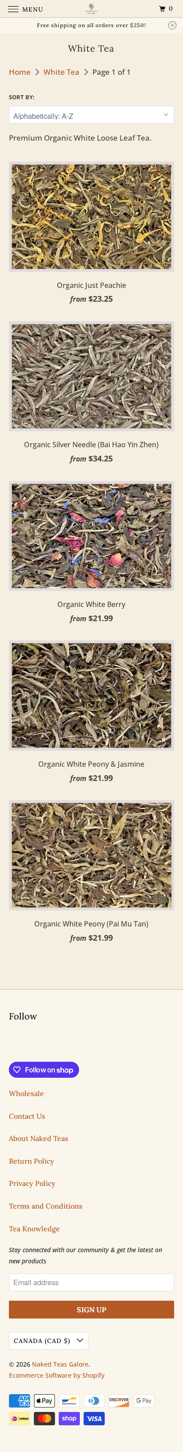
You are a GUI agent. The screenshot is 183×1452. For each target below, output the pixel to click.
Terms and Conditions (46, 1205)
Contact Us (27, 1116)
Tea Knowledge (34, 1228)
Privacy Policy (32, 1183)
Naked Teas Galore (60, 1364)
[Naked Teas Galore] (91, 8)
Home (20, 72)
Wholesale (26, 1093)
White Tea (62, 72)
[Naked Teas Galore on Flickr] (10, 1043)
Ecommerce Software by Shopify (56, 1375)
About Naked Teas (38, 1138)
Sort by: (22, 97)
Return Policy (31, 1161)
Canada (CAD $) (43, 1341)
